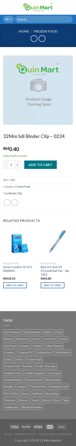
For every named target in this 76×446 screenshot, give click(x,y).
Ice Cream (54, 373)
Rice (15, 393)
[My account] (63, 7)
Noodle (8, 386)
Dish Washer (62, 352)
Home (23, 31)
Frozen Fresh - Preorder (18, 366)
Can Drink (50, 339)
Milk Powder (52, 380)
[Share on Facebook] (14, 202)
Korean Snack (34, 380)
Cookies (9, 352)
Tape (65, 400)
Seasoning (52, 393)
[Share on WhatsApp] (7, 202)
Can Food (10, 345)
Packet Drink (38, 386)
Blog (8, 434)
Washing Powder (32, 407)
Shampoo (9, 400)
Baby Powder (32, 332)
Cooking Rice (43, 352)
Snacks (47, 400)
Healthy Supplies (34, 373)
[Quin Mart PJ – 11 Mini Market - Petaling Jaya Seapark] (38, 7)
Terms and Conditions (55, 434)
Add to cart (40, 165)
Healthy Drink (12, 373)
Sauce (25, 393)
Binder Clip (15, 193)
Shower (23, 400)
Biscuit (8, 339)
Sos (57, 400)
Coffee (37, 345)
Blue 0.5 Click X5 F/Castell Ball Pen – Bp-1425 (55, 270)
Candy (64, 339)
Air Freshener (12, 332)
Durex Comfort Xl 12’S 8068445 (17, 268)
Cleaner (24, 345)
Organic (22, 386)
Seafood (37, 393)
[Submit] (68, 19)
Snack (35, 400)
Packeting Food (58, 386)
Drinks (19, 359)
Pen (6, 393)
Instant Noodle (13, 380)
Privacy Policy (25, 434)
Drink (7, 359)
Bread (36, 339)
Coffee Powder (53, 345)
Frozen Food (46, 31)
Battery (48, 332)
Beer (59, 332)
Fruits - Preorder (46, 366)
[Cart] (71, 7)
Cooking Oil (25, 352)
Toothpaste (11, 407)
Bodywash (22, 339)
